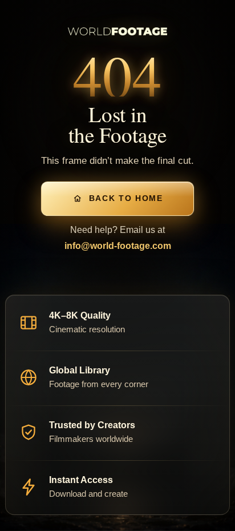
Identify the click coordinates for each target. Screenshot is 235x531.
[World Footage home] (117, 31)
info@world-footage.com (117, 246)
